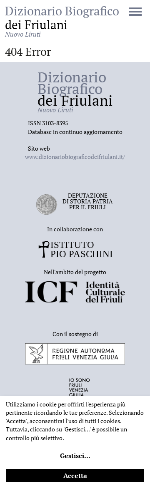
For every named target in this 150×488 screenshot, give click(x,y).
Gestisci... (75, 455)
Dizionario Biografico (62, 21)
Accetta (75, 475)
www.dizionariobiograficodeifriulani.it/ (75, 157)
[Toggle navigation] (135, 12)
